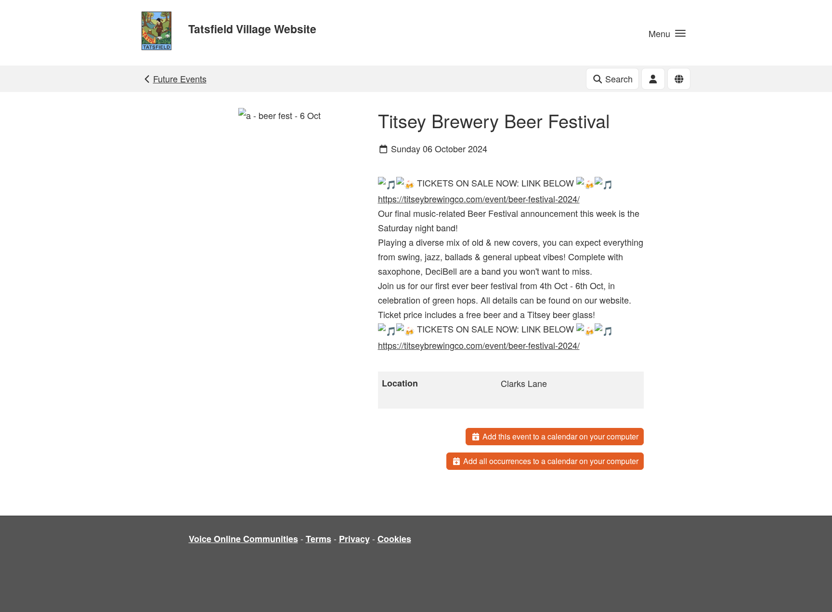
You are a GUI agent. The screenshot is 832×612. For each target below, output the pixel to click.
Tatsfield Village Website (252, 29)
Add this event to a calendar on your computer (559, 436)
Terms (318, 538)
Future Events (180, 78)
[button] (667, 33)
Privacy (354, 538)
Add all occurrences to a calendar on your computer (549, 460)
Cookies (394, 538)
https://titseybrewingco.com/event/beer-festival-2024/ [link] (479, 198)
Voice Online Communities (243, 538)
